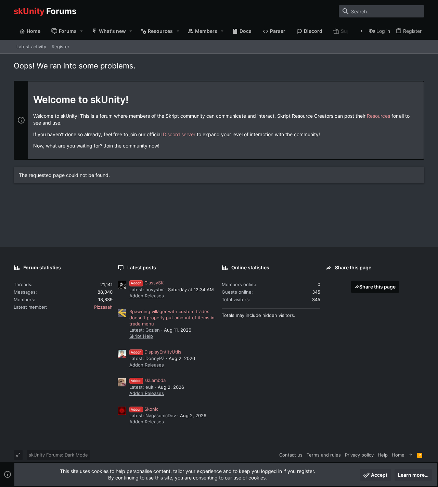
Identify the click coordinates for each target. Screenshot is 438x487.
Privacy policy (359, 455)
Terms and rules (324, 455)
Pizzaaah (103, 307)
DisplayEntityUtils (156, 352)
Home (398, 455)
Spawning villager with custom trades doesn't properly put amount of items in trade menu (172, 317)
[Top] (411, 455)
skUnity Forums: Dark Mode (58, 455)
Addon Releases (146, 295)
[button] (81, 31)
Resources (378, 116)
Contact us (290, 455)
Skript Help (141, 336)
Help (383, 455)
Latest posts (141, 267)
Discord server (179, 134)
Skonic (144, 409)
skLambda (148, 380)
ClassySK (147, 282)
